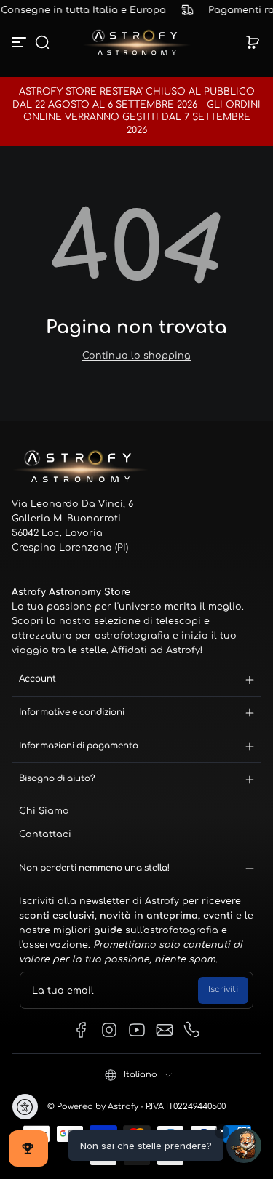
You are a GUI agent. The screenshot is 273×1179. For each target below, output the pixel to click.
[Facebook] (81, 1030)
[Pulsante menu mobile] (20, 42)
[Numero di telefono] (192, 1030)
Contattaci (45, 834)
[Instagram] (109, 1030)
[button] (42, 42)
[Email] (164, 1030)
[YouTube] (137, 1030)
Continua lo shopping (136, 356)
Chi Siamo (44, 811)
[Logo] (136, 42)
